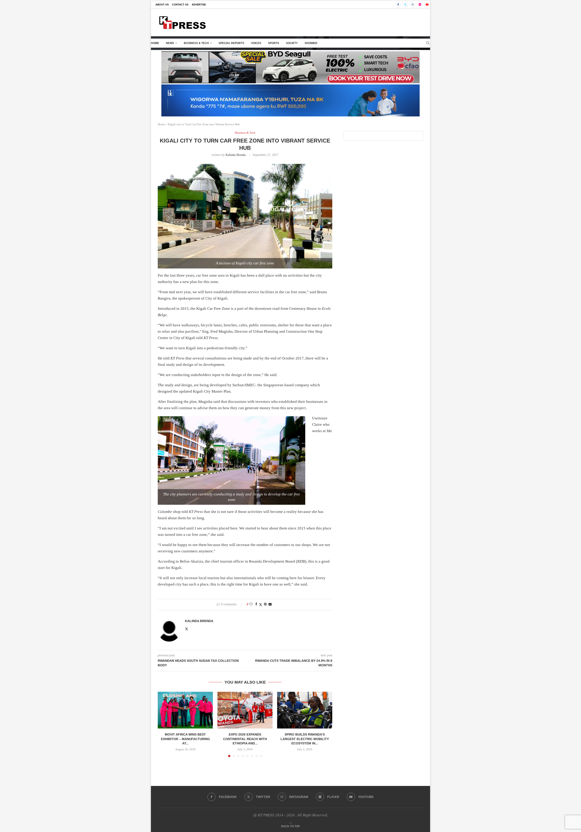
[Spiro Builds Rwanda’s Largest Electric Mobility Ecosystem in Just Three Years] (304, 710)
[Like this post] (251, 604)
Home (155, 43)
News (170, 43)
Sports (273, 43)
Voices (256, 43)
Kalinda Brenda (236, 155)
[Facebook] (398, 4)
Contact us (180, 4)
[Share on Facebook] (256, 604)
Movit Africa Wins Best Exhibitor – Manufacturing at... (185, 739)
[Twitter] (405, 4)
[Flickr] (420, 4)
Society (292, 43)
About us (162, 4)
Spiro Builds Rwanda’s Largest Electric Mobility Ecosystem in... (305, 739)
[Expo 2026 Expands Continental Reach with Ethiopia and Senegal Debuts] (245, 710)
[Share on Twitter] (260, 605)
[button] (164, 724)
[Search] (428, 43)
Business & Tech (196, 43)
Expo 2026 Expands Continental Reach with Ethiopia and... (245, 739)
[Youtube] (427, 4)
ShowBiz (311, 43)
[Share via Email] (270, 604)
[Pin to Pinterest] (265, 604)
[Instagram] (413, 4)
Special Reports (231, 43)
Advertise (199, 4)
